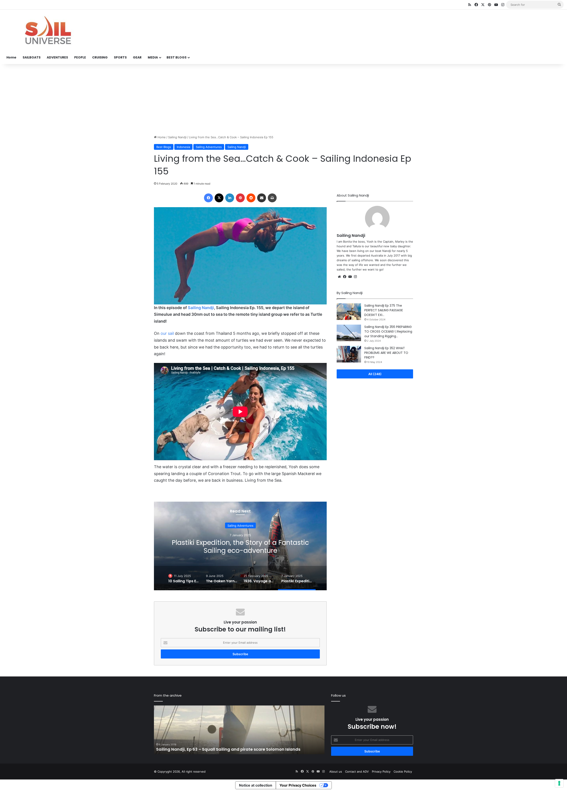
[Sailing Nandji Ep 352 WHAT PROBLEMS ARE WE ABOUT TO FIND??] (349, 354)
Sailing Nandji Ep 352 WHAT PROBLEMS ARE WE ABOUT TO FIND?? (386, 353)
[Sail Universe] (47, 30)
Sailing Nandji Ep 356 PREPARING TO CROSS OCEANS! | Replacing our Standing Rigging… (388, 331)
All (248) (375, 374)
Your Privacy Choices (298, 785)
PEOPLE (80, 57)
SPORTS (120, 57)
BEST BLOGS (176, 57)
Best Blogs (163, 147)
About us (335, 771)
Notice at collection (255, 785)
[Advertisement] (283, 99)
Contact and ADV (357, 771)
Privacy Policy (381, 771)
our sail (167, 333)
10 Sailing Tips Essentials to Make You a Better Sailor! (240, 551)
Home (11, 57)
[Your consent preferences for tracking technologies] (559, 783)
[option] (240, 546)
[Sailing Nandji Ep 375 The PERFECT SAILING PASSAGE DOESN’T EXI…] (349, 311)
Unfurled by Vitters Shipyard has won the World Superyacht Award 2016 (229, 749)
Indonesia (183, 147)
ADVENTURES (57, 57)
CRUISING (100, 57)
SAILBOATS (32, 57)
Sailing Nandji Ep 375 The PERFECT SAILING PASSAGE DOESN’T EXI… (383, 310)
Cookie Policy (403, 771)
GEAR (137, 57)
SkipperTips (240, 521)
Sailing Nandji (177, 137)
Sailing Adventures (209, 147)
